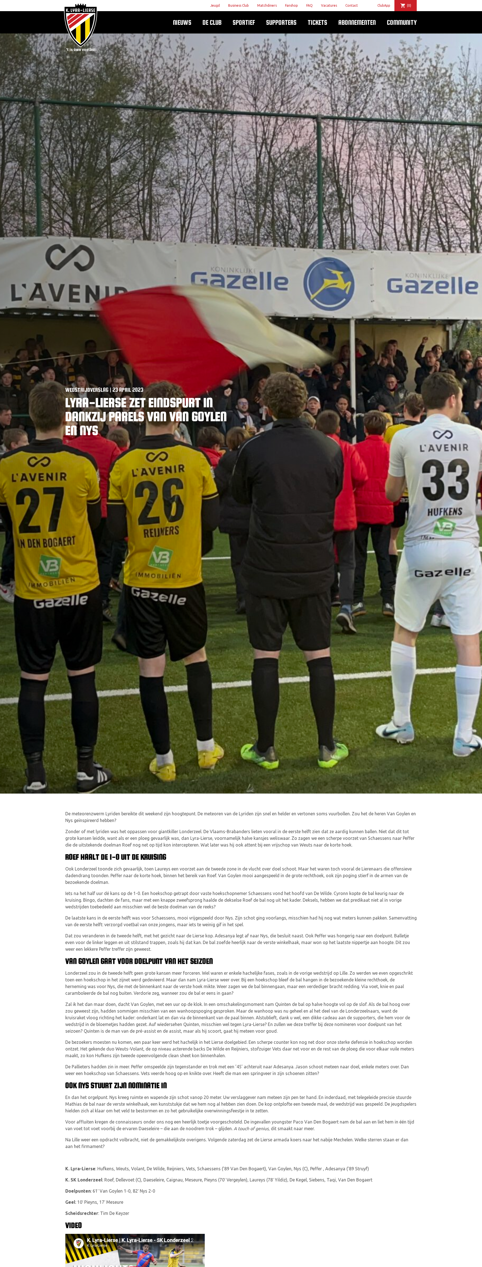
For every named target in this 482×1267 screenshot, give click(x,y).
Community (402, 22)
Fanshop (291, 5)
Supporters (281, 22)
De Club (212, 22)
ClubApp (383, 5)
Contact (351, 5)
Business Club (238, 5)
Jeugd (215, 5)
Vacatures (329, 5)
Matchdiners (267, 5)
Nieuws (182, 22)
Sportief (244, 22)
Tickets (317, 22)
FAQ (309, 5)
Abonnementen (357, 22)
